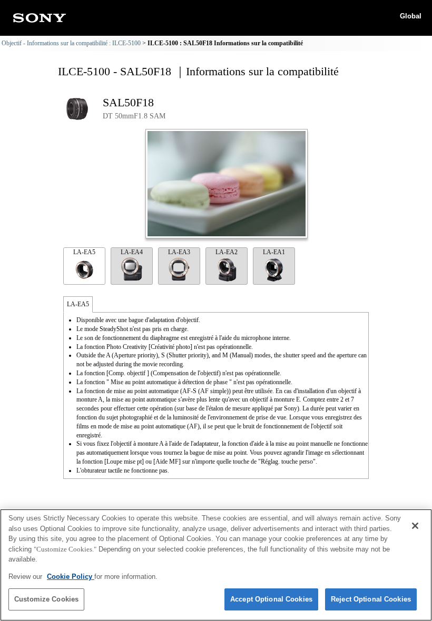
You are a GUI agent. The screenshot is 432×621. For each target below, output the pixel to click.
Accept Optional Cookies (271, 599)
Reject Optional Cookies (371, 599)
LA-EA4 (132, 252)
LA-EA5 (84, 252)
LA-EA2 (226, 252)
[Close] (415, 525)
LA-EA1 (274, 252)
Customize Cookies (46, 599)
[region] (216, 565)
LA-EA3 (179, 252)
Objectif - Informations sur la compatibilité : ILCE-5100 (71, 43)
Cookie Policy (70, 576)
